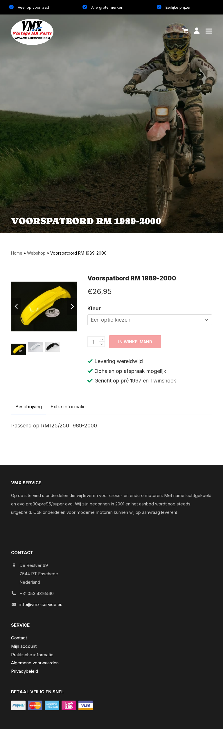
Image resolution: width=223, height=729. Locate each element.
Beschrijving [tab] (28, 406)
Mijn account (24, 646)
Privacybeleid (24, 671)
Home (16, 253)
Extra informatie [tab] (68, 406)
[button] (185, 31)
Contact (19, 638)
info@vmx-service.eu (40, 604)
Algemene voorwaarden (35, 662)
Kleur (94, 308)
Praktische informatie (32, 654)
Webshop (36, 253)
